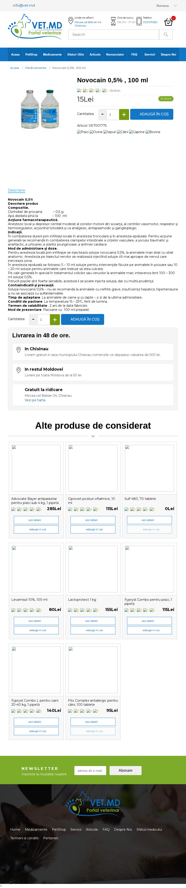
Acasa (15, 54)
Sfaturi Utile (75, 54)
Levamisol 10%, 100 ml (29, 600)
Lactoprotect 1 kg (82, 600)
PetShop (31, 54)
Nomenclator (115, 54)
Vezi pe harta (35, 400)
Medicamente (52, 54)
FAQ (134, 54)
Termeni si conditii (24, 838)
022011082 (150, 22)
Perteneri (50, 838)
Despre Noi (168, 54)
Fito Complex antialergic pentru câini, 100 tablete (93, 702)
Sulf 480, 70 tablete (140, 499)
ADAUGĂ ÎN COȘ (154, 114)
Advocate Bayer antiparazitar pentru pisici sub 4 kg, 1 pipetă (35, 501)
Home (15, 829)
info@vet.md (24, 5)
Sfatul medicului (149, 829)
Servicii (149, 54)
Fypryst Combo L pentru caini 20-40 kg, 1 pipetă (34, 702)
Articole (95, 54)
